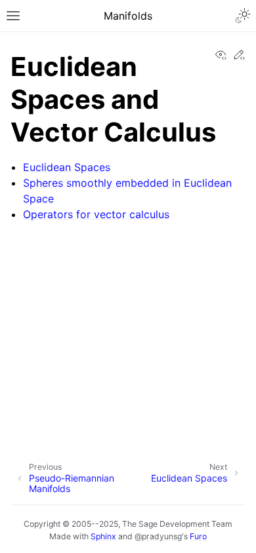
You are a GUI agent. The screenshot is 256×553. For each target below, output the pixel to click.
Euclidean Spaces (66, 167)
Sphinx (103, 536)
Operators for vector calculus (96, 214)
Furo (198, 536)
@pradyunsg (158, 536)
